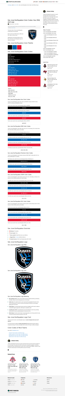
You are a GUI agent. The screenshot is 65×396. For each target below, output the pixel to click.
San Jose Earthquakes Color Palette (49, 31)
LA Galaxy (17, 237)
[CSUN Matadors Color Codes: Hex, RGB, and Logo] (45, 85)
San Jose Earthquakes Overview (49, 48)
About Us (48, 379)
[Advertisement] (24, 12)
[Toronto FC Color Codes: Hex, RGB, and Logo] (13, 361)
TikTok (9, 384)
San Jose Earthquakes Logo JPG (50, 53)
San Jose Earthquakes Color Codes (49, 33)
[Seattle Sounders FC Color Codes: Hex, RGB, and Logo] (24, 361)
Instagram (9, 383)
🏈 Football (35, 1)
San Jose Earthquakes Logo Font (49, 56)
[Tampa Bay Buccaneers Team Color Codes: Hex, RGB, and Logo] (45, 72)
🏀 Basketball (45, 1)
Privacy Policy (55, 388)
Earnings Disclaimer (50, 388)
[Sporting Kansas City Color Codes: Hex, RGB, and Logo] (36, 361)
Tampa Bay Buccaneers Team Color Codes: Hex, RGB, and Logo (52, 72)
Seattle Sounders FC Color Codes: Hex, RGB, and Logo (18, 334)
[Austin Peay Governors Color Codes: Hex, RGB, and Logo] (45, 66)
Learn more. (13, 27)
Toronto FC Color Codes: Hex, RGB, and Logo (16, 332)
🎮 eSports (34, 381)
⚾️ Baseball (40, 1)
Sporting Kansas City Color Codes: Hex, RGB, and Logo (18, 335)
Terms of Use (45, 388)
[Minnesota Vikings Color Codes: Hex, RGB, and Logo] (45, 79)
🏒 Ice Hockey (35, 379)
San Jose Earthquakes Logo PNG (50, 51)
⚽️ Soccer (50, 1)
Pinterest (9, 381)
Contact (48, 381)
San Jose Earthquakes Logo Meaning (51, 54)
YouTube (9, 379)
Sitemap (48, 383)
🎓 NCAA (34, 384)
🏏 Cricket (34, 383)
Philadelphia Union (15, 330)
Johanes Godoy (15, 340)
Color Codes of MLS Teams (48, 57)
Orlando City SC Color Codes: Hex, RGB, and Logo (17, 336)
